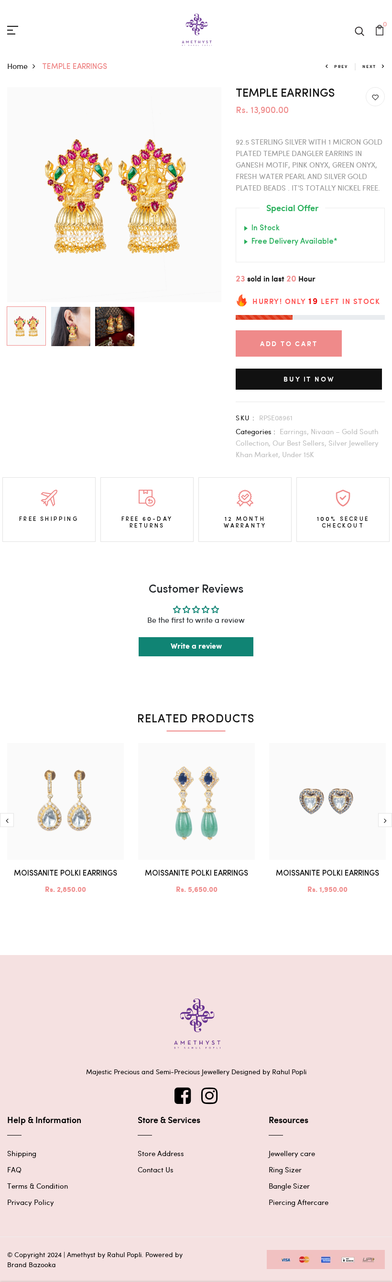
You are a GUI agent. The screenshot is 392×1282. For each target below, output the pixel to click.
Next (369, 66)
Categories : (255, 431)
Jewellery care (292, 1153)
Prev (341, 66)
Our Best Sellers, (300, 443)
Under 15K (298, 454)
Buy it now (308, 379)
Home (17, 66)
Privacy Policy (30, 1202)
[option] (114, 194)
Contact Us (156, 1169)
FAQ (14, 1169)
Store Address (161, 1153)
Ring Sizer (285, 1169)
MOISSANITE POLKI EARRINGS (65, 873)
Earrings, (295, 431)
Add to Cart (289, 343)
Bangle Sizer (289, 1186)
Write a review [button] (196, 646)
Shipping (21, 1153)
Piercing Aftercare (298, 1202)
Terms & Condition (37, 1186)
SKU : (245, 417)
